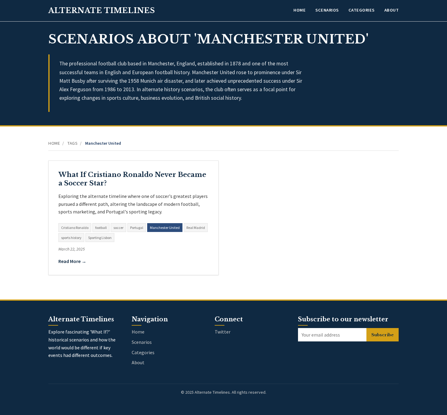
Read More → (72, 261)
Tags (73, 143)
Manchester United (165, 227)
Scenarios (327, 10)
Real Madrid (195, 227)
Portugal (136, 227)
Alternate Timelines (101, 10)
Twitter (222, 332)
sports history (71, 237)
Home (299, 10)
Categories (361, 10)
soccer (118, 227)
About (391, 10)
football (101, 227)
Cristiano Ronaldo (74, 227)
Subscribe (382, 334)
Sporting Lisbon (100, 237)
